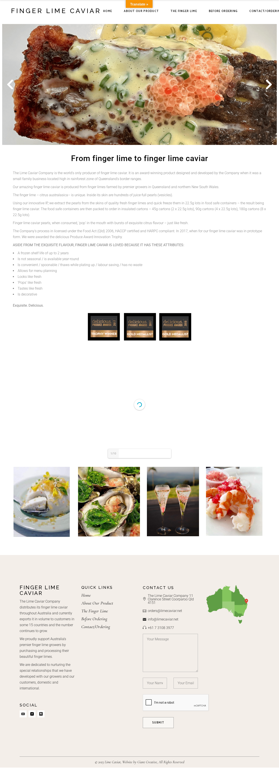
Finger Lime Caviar (56, 11)
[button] (10, 84)
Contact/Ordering (95, 626)
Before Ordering (94, 619)
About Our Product (97, 603)
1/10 (113, 453)
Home (86, 595)
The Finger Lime (94, 611)
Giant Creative (147, 762)
